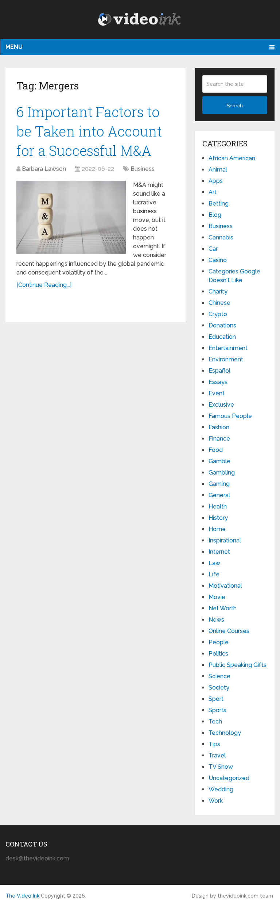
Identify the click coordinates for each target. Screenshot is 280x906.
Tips (214, 744)
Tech (215, 721)
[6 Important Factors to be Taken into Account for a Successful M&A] (71, 217)
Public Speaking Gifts (238, 664)
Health (218, 506)
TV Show (221, 766)
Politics (218, 653)
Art (213, 192)
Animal (218, 169)
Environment (226, 359)
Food (216, 449)
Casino (218, 260)
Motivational (225, 585)
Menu (14, 46)
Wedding (221, 789)
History (218, 517)
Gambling (222, 472)
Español (219, 370)
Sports (217, 710)
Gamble (219, 461)
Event (217, 393)
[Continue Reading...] (43, 284)
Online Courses (229, 630)
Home (217, 529)
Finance (219, 438)
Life (214, 574)
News (216, 619)
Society (219, 687)
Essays (218, 382)
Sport (216, 698)
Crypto (218, 314)
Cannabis (221, 237)
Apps (216, 180)
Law (214, 563)
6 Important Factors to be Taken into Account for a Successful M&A (89, 131)
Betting (219, 203)
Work (216, 800)
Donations (222, 325)
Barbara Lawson (44, 168)
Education (222, 336)
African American (232, 158)
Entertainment (228, 348)
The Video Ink (22, 896)
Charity (218, 291)
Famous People (230, 415)
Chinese (219, 302)
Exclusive (221, 404)
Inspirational (225, 540)
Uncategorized (229, 778)
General (219, 495)
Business (143, 168)
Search (234, 105)
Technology (225, 732)
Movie (217, 597)
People (219, 642)
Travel (217, 755)
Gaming (219, 483)
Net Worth (223, 608)
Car (213, 248)
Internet (219, 551)
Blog (215, 214)
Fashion (219, 427)
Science (219, 676)
